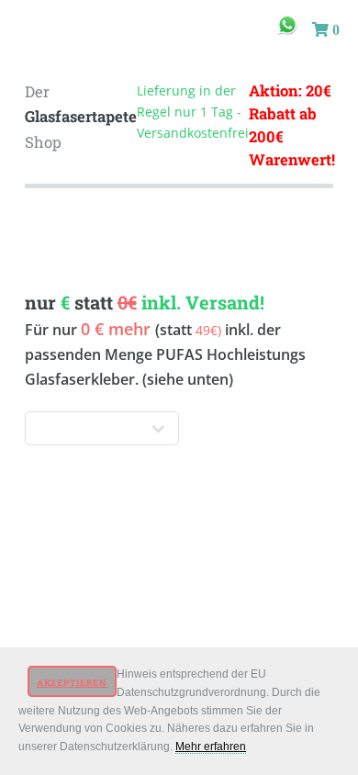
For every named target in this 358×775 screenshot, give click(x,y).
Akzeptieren (72, 683)
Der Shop (81, 117)
